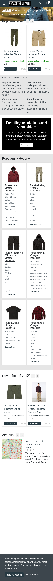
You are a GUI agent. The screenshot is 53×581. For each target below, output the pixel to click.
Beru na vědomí (14, 575)
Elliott (7, 279)
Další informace (33, 575)
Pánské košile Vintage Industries (37, 325)
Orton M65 (9, 203)
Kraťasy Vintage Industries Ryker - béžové (36, 54)
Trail (6, 276)
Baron (32, 334)
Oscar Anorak (10, 212)
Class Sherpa (10, 197)
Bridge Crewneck (37, 285)
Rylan (7, 291)
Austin (32, 358)
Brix (31, 346)
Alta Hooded (35, 261)
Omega (8, 215)
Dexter (33, 340)
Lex (6, 334)
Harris (32, 337)
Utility (7, 264)
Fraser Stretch (11, 331)
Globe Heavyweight (38, 355)
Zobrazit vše (10, 224)
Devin (7, 343)
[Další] (32, 21)
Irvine (32, 206)
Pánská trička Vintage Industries (12, 325)
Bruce (32, 218)
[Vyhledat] (39, 4)
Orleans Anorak (11, 221)
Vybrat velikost (10, 69)
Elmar (32, 200)
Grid (6, 288)
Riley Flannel (35, 349)
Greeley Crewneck (38, 288)
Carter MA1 (10, 206)
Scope (32, 215)
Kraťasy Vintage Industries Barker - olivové (12, 409)
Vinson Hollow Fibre (38, 273)
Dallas (7, 200)
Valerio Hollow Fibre (38, 276)
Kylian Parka (10, 194)
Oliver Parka (10, 218)
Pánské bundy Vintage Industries (12, 188)
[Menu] (4, 3)
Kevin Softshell (11, 209)
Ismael (33, 209)
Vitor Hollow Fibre (37, 279)
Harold (33, 270)
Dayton (8, 267)
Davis (7, 270)
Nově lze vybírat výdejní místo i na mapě (34, 444)
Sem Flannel (35, 352)
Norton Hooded (36, 264)
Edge (32, 203)
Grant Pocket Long (13, 340)
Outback (33, 331)
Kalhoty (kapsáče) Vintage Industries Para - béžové (36, 409)
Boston (33, 343)
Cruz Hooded (35, 282)
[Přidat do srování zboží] (24, 69)
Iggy (6, 282)
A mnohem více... (35, 99)
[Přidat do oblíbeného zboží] (21, 69)
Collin (32, 194)
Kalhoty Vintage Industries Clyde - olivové (12, 54)
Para (32, 197)
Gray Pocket (10, 337)
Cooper (33, 212)
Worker (8, 273)
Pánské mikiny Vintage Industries (37, 255)
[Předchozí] (27, 21)
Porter (7, 285)
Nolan (32, 221)
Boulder (33, 267)
